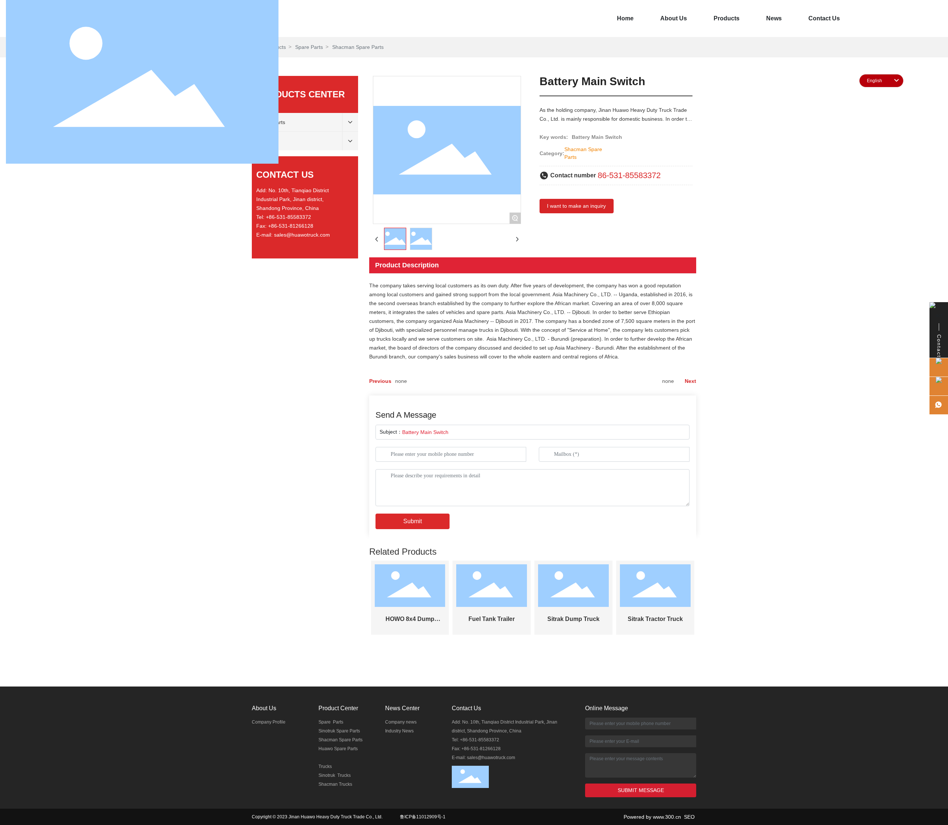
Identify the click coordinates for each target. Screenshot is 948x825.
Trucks (325, 766)
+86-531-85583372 (288, 217)
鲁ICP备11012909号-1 (422, 816)
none (401, 381)
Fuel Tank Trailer (491, 619)
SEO (690, 817)
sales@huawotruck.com (302, 235)
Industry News (399, 731)
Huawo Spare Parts (338, 748)
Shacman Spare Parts (340, 739)
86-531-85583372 (629, 175)
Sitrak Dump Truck (573, 619)
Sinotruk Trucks (334, 775)
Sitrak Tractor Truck (655, 619)
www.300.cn (668, 817)
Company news (401, 722)
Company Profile (269, 722)
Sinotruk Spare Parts (339, 731)
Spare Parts (330, 722)
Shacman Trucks (335, 784)
